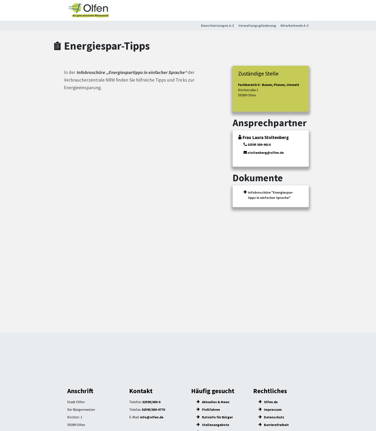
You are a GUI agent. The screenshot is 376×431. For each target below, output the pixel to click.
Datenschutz (273, 417)
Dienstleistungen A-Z (217, 25)
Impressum (272, 409)
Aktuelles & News (215, 402)
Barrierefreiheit (276, 425)
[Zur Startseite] (89, 10)
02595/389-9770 (153, 409)
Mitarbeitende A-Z (294, 25)
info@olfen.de (151, 417)
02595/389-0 (151, 402)
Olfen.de (270, 402)
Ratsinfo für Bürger (217, 417)
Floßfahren (210, 409)
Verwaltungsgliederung (257, 25)
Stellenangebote (215, 425)
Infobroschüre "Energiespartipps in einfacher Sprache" (271, 195)
